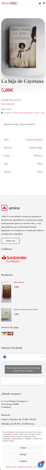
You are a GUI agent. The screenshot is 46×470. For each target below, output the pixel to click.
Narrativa (15, 113)
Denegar (23, 454)
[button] (41, 465)
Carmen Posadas (34, 139)
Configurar (23, 461)
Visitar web (10, 241)
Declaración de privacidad (25, 467)
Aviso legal (37, 467)
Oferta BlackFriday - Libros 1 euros (32, 113)
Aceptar (23, 448)
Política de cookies (11, 467)
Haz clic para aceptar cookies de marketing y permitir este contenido (23, 369)
